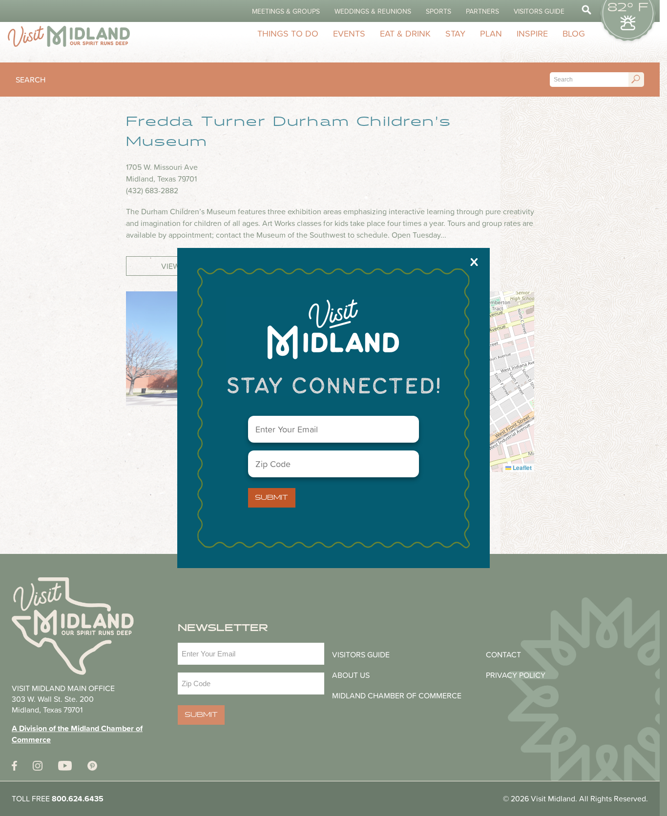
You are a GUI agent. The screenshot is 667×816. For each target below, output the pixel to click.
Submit (271, 497)
